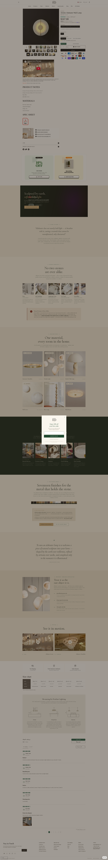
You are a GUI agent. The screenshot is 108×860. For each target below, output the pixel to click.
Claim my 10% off (54, 436)
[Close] (65, 417)
